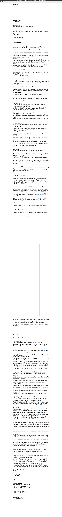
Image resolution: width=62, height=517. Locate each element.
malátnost (17, 202)
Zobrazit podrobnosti (41, 0)
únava (20, 202)
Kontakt (36, 516)
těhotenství (41, 72)
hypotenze (43, 153)
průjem (28, 129)
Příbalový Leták (6, 2)
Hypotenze (26, 236)
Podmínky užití (28, 516)
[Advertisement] (6, 33)
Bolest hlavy (26, 230)
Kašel (25, 242)
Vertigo (26, 232)
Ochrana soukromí (33, 516)
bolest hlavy (33, 205)
